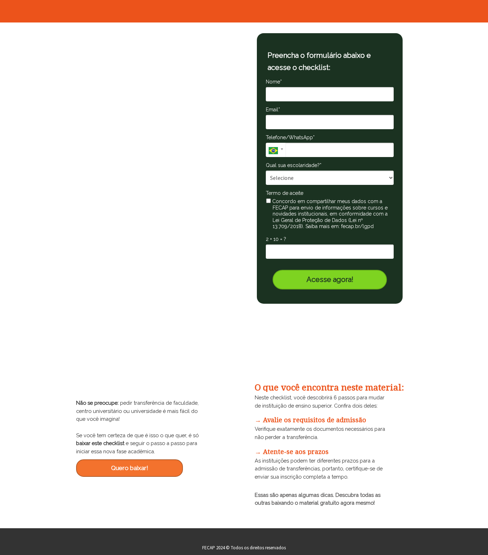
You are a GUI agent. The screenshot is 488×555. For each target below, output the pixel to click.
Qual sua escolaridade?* (294, 165)
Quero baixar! (129, 467)
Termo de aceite (284, 193)
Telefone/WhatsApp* (290, 137)
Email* (273, 109)
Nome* (274, 82)
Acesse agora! (330, 279)
